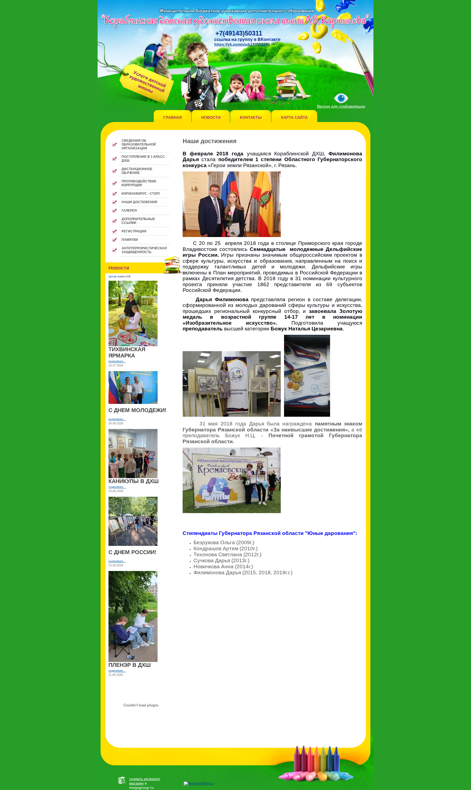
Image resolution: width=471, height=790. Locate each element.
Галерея (129, 210)
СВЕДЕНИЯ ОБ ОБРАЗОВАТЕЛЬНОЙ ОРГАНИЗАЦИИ (139, 144)
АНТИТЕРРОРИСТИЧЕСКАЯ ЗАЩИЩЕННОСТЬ (144, 250)
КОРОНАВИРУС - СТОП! (141, 194)
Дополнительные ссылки (138, 221)
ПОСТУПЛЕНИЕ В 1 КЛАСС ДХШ (143, 158)
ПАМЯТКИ (130, 240)
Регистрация (134, 231)
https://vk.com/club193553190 (242, 44)
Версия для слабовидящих (341, 106)
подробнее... (117, 361)
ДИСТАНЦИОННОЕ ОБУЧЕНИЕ (137, 171)
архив (112, 276)
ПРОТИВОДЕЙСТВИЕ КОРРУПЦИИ (139, 183)
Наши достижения (139, 202)
